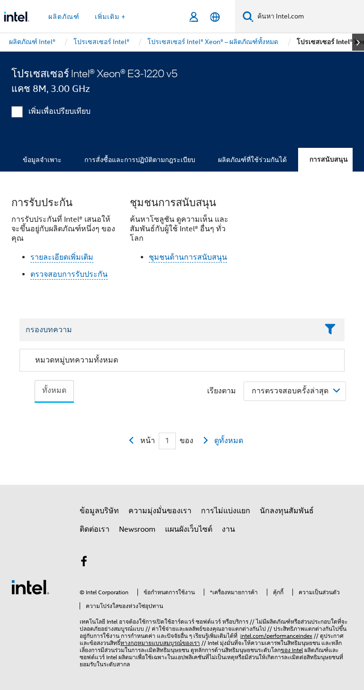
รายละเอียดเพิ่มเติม (61, 257)
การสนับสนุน (328, 159)
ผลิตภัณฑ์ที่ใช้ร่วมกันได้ (252, 159)
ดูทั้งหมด (228, 440)
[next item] (358, 42)
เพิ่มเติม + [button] (110, 16)
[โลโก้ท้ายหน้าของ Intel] (30, 586)
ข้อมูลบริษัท (99, 511)
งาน (228, 529)
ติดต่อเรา (94, 529)
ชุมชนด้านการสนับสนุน (188, 257)
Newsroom (137, 529)
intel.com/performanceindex (276, 635)
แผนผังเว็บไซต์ (188, 529)
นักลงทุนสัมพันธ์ (287, 511)
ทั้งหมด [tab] (54, 390)
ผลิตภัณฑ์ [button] (64, 16)
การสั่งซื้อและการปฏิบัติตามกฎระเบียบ (139, 159)
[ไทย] (215, 16)
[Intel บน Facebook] (84, 563)
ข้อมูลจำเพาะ (42, 159)
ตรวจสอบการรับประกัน (69, 274)
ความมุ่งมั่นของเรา (159, 511)
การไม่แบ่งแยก (225, 511)
